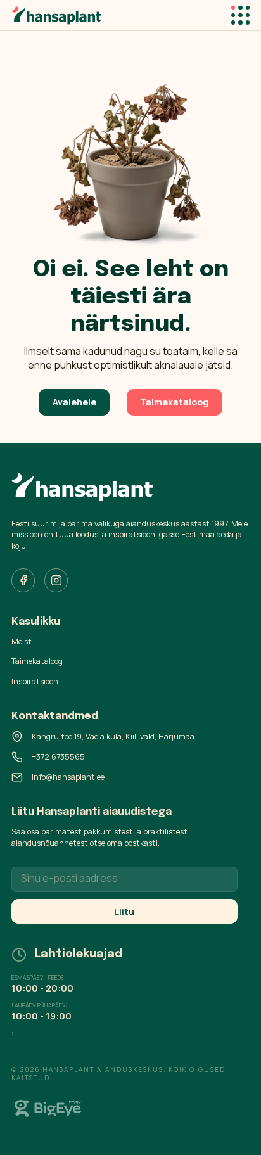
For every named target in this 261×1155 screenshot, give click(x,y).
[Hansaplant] (56, 15)
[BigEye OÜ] (48, 1108)
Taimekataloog (174, 402)
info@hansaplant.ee (68, 777)
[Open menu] (240, 15)
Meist (21, 641)
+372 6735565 (58, 756)
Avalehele (74, 402)
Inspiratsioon (34, 681)
